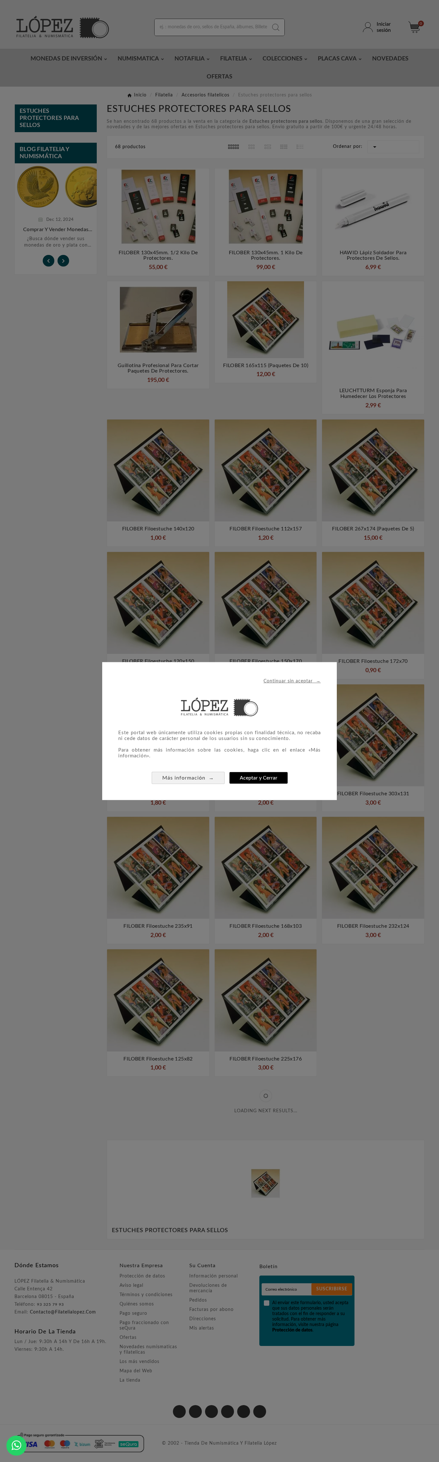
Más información (188, 777)
